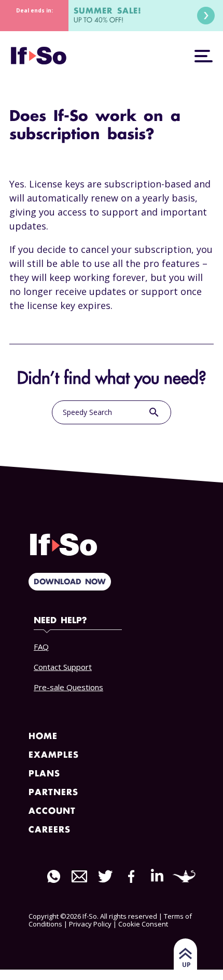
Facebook (131, 876)
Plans (44, 774)
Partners (53, 792)
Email (79, 876)
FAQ (41, 646)
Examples (54, 755)
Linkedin (157, 875)
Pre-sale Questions (68, 687)
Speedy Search (111, 412)
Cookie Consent (143, 924)
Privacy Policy (90, 924)
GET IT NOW (206, 15)
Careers (50, 830)
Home (43, 736)
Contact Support (63, 667)
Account (52, 811)
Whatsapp (53, 876)
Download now (70, 582)
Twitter (105, 876)
